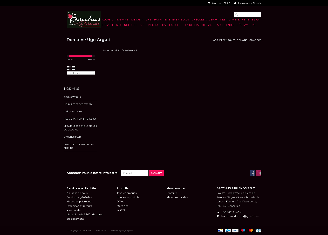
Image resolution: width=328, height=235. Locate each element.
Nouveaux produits (128, 197)
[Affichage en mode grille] (69, 68)
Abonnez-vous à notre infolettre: (93, 173)
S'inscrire (172, 193)
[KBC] (227, 230)
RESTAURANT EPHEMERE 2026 (239, 19)
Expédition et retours (79, 206)
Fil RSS (121, 210)
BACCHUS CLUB (172, 25)
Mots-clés (122, 206)
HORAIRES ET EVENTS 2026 (171, 19)
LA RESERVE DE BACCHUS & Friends (209, 25)
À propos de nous (77, 193)
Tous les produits (126, 193)
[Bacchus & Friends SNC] (84, 19)
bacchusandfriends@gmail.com (240, 216)
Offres (120, 201)
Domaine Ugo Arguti (249, 40)
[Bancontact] (220, 230)
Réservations (246, 25)
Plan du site (74, 210)
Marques (229, 40)
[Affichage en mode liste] (73, 68)
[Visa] (235, 230)
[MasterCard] (250, 230)
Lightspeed (127, 230)
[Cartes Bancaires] (257, 230)
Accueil (107, 19)
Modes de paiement (79, 201)
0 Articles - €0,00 (221, 3)
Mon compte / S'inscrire (249, 3)
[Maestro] (243, 230)
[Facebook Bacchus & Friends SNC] (252, 173)
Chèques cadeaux (204, 19)
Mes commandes (177, 197)
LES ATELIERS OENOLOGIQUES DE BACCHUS (130, 25)
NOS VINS (122, 19)
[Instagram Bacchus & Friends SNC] (258, 173)
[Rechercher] (236, 14)
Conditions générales (79, 197)
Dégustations (141, 19)
